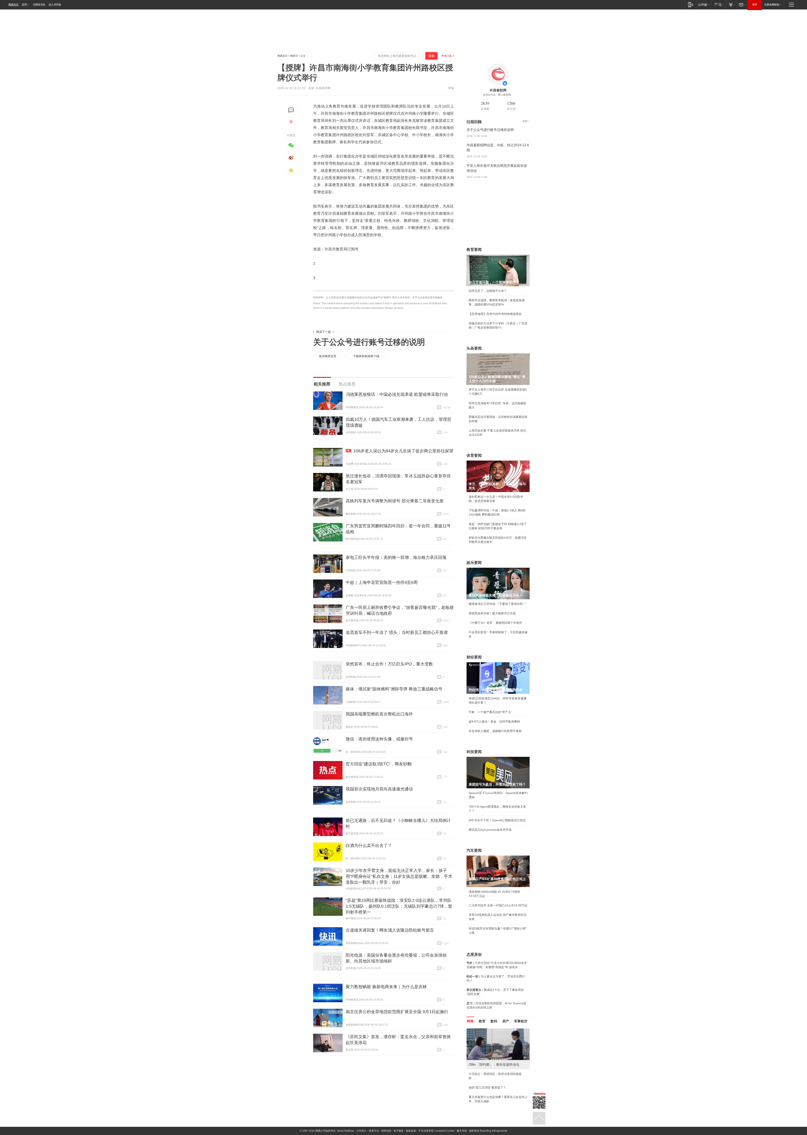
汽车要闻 (474, 850)
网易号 (294, 55)
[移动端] (690, 4)
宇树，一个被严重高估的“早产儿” (490, 712)
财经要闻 (474, 657)
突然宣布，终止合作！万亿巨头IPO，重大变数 (389, 664)
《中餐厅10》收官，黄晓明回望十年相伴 (495, 622)
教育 (482, 1021)
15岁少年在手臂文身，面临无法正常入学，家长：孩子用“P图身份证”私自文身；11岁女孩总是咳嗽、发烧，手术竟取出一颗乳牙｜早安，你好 (399, 876)
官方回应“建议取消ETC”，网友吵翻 (378, 764)
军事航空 (520, 1021)
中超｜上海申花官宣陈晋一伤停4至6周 (382, 582)
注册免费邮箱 (771, 4)
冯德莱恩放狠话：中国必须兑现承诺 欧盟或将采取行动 (397, 394)
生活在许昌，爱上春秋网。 (498, 94)
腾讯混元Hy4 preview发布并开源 (490, 829)
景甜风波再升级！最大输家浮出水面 (492, 613)
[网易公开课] (703, 4)
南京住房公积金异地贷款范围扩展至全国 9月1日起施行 (397, 1011)
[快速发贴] (291, 110)
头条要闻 (474, 348)
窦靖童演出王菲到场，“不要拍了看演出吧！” (498, 604)
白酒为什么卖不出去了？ (369, 845)
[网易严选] (718, 4)
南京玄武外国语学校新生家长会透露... (493, 1082)
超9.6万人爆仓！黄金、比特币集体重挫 (494, 721)
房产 (505, 1021)
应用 (24, 4)
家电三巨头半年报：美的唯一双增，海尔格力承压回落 (396, 557)
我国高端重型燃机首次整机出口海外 (379, 714)
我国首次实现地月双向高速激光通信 (379, 789)
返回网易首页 (327, 356)
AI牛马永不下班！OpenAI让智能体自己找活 (497, 820)
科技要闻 (474, 752)
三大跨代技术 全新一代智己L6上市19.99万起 (498, 905)
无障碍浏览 (39, 4)
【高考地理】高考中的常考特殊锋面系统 (495, 314)
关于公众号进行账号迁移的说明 (369, 342)
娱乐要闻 (474, 563)
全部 (524, 121)
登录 (754, 4)
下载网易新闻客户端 (366, 356)
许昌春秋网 (323, 88)
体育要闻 (474, 455)
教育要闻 (474, 250)
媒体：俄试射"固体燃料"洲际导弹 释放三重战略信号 (394, 689)
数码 (494, 1021)
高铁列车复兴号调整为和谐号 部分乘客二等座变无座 (395, 501)
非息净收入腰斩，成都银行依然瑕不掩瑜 (495, 731)
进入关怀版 (55, 4)
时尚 (470, 1021)
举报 (451, 88)
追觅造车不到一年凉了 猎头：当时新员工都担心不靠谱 (397, 632)
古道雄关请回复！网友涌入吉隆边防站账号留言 (390, 930)
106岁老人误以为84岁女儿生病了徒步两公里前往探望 (403, 451)
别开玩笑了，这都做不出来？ (488, 290)
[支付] (731, 4)
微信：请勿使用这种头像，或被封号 (379, 739)
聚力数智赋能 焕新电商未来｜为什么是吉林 (386, 986)
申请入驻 (447, 56)
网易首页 (13, 4)
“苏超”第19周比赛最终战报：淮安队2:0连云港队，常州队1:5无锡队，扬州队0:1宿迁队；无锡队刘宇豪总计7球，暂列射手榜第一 (399, 906)
